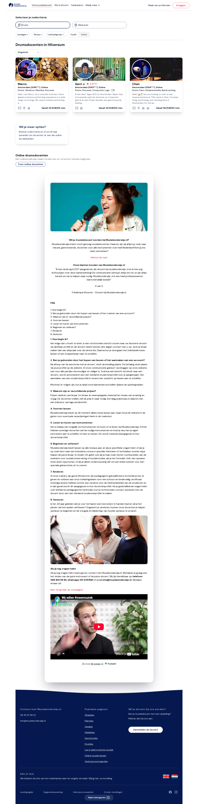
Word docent (61, 5)
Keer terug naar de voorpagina (66, 589)
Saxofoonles (91, 738)
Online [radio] (84, 34)
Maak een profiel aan (159, 5)
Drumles (89, 744)
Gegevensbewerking (53, 792)
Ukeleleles (90, 732)
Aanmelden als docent (145, 729)
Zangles (89, 726)
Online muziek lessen (95, 755)
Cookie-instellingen (113, 792)
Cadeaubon (77, 5)
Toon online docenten (30, 164)
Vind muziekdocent (42, 5)
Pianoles (89, 720)
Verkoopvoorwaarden (96, 761)
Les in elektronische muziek (99, 749)
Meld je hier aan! (99, 257)
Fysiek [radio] (73, 34)
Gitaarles (89, 715)
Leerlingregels (26, 792)
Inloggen (181, 5)
